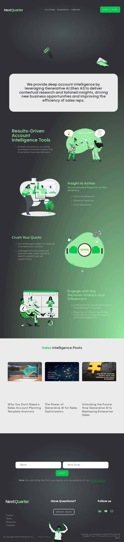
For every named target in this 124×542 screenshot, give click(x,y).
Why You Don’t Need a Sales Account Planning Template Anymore (24, 408)
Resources (63, 10)
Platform (50, 10)
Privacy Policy (95, 536)
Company (75, 10)
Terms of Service (113, 536)
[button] (110, 9)
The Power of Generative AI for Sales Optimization (61, 408)
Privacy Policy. (44, 537)
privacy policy (97, 480)
